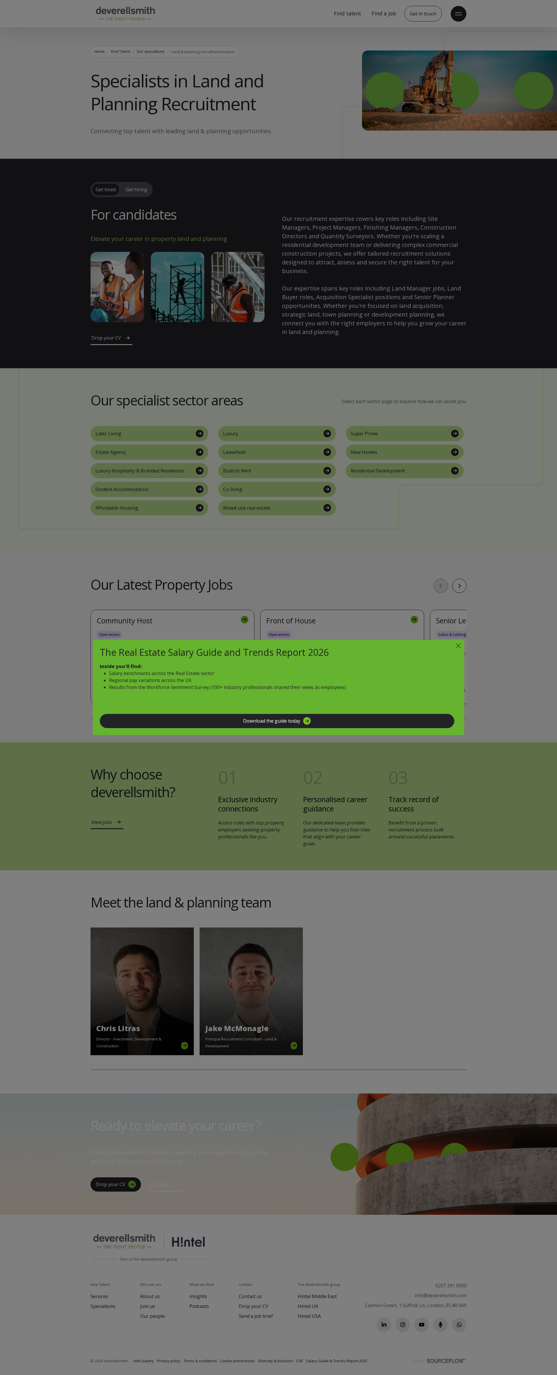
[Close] (458, 645)
